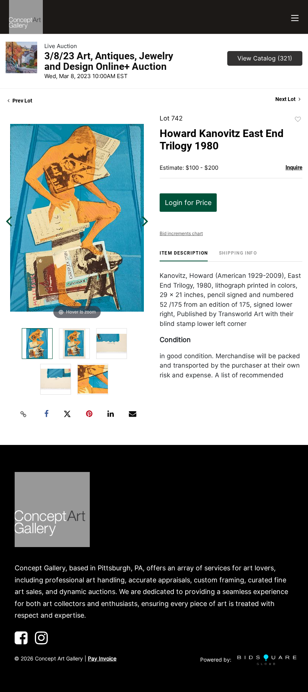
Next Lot (286, 99)
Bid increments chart (181, 233)
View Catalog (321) (264, 58)
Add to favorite (297, 119)
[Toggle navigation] (295, 17)
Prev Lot (21, 101)
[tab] (184, 255)
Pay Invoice (102, 658)
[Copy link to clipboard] (23, 414)
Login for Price (188, 203)
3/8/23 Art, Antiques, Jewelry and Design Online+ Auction (108, 61)
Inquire (293, 167)
